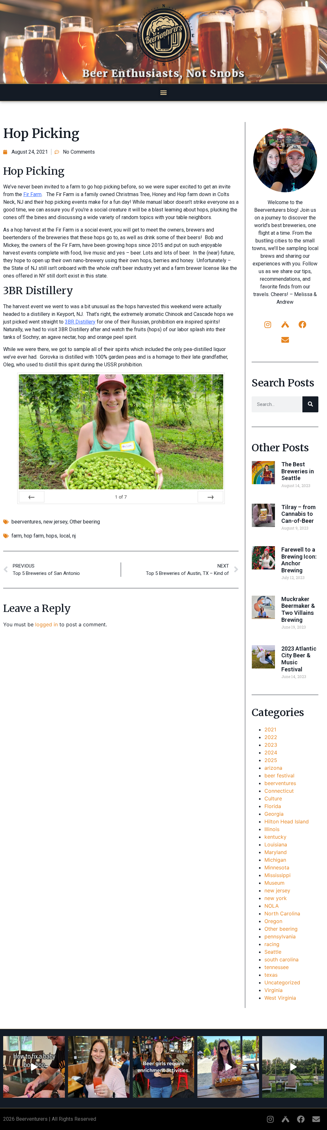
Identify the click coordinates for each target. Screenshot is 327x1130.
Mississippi (277, 875)
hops (51, 536)
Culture (273, 798)
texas (271, 975)
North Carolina (282, 913)
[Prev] (31, 496)
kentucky (275, 837)
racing (271, 944)
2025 (270, 760)
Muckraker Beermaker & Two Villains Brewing (298, 609)
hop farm (34, 536)
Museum (274, 883)
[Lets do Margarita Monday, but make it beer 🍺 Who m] (99, 1067)
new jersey (55, 522)
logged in (46, 624)
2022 (270, 737)
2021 (270, 729)
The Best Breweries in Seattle (297, 471)
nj (74, 536)
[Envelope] (285, 339)
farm (16, 536)
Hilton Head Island (286, 821)
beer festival (279, 775)
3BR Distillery (80, 322)
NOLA (271, 906)
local (64, 536)
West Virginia (280, 998)
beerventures (26, 522)
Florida (272, 806)
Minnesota (276, 867)
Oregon (273, 921)
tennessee (276, 967)
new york (275, 898)
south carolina (281, 959)
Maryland (275, 852)
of (121, 497)
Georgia (274, 814)
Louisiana (275, 844)
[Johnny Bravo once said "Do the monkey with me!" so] (293, 1067)
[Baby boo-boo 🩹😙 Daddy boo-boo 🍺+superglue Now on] (34, 1067)
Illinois (271, 829)
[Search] (310, 404)
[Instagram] (268, 324)
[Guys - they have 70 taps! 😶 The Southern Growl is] (228, 1067)
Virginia (273, 990)
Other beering (85, 522)
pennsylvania (280, 936)
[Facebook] (302, 324)
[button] (163, 92)
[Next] (210, 496)
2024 (270, 752)
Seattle (272, 952)
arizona (273, 768)
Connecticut (279, 791)
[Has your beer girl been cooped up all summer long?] (163, 1067)
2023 (270, 745)
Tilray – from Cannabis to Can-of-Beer (298, 514)
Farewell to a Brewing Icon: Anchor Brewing (298, 560)
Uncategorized (282, 982)
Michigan (275, 860)
